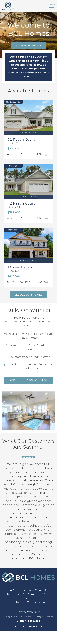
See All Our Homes (28, 294)
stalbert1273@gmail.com (28, 602)
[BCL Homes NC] (20, 6)
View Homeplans (28, 45)
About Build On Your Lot (28, 380)
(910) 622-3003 (32, 626)
